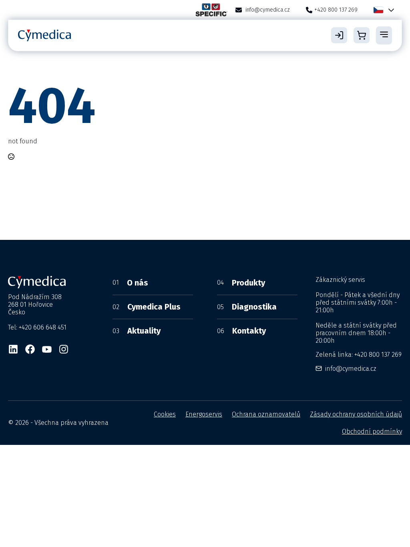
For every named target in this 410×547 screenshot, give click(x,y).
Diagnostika (247, 307)
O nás (130, 283)
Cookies (165, 414)
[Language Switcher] (389, 10)
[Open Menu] (384, 35)
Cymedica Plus (147, 307)
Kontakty (241, 331)
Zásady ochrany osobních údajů (356, 414)
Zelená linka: (359, 354)
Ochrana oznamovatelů (266, 414)
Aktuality (137, 331)
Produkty (241, 283)
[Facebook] (30, 349)
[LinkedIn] (13, 349)
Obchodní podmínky (372, 431)
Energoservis (203, 414)
